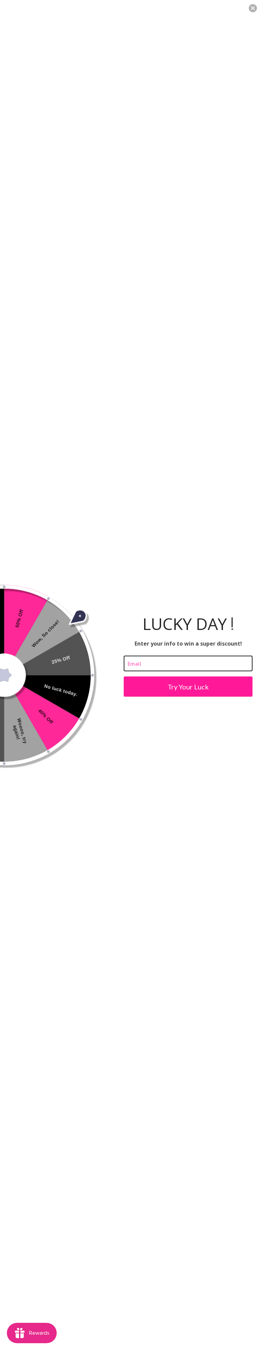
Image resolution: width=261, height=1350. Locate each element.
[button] (253, 8)
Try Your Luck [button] (188, 686)
